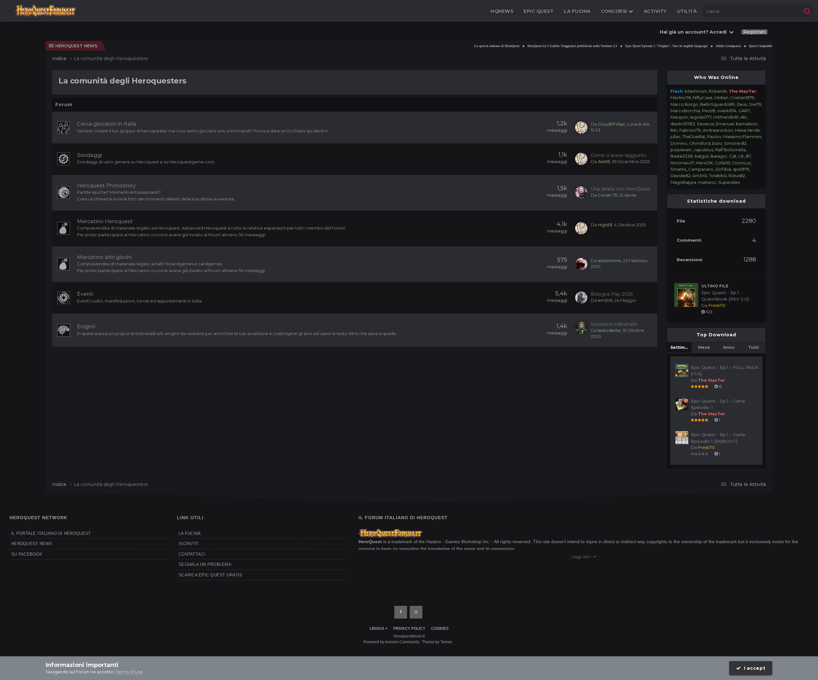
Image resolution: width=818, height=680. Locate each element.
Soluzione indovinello (614, 324)
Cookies (440, 628)
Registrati (754, 32)
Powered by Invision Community (391, 642)
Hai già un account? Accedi (694, 32)
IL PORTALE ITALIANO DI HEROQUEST (51, 533)
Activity (655, 11)
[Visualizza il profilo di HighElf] (581, 228)
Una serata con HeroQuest (620, 189)
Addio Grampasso (706, 46)
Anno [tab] (729, 347)
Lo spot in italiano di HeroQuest (475, 46)
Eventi (85, 294)
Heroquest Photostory (106, 186)
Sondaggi (89, 155)
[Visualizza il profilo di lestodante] (581, 327)
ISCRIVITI (188, 543)
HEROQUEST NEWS (31, 543)
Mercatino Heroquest (105, 221)
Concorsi (615, 11)
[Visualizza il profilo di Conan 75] (581, 192)
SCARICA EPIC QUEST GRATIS (211, 575)
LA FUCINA (190, 533)
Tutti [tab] (753, 347)
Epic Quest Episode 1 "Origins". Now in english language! (645, 46)
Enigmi (86, 327)
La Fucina (577, 11)
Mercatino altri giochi (104, 257)
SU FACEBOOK (26, 554)
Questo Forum (779, 11)
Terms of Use (129, 671)
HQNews (501, 11)
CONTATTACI (192, 554)
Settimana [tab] (681, 347)
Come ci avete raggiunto (618, 155)
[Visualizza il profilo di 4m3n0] (581, 297)
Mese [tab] (704, 347)
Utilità (687, 11)
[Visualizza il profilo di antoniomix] (581, 264)
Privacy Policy (409, 628)
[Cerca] (807, 11)
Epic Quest (538, 11)
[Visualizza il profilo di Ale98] (581, 158)
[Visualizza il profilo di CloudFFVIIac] (581, 127)
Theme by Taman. (437, 642)
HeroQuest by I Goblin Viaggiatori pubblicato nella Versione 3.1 (551, 46)
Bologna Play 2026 (612, 294)
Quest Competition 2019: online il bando (755, 46)
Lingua (377, 628)
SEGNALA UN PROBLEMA (205, 564)
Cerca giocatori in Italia (106, 124)
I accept (753, 668)
